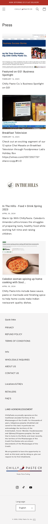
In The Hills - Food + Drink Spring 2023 (22, 208)
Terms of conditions (17, 341)
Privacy (9, 327)
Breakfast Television (14, 132)
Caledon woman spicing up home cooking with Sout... (22, 280)
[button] (4, 9)
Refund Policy (13, 334)
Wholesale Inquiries (17, 359)
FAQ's (8, 398)
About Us (10, 366)
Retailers (10, 391)
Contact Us (12, 373)
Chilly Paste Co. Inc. (25, 519)
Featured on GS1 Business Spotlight (18, 73)
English (22, 508)
